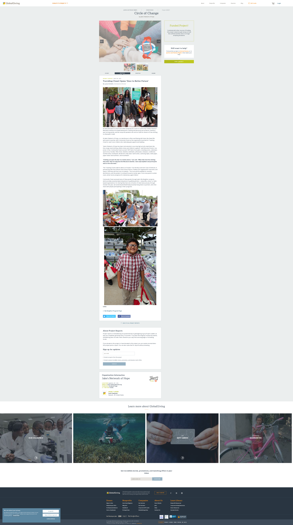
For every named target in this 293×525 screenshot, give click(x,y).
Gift (253, 3)
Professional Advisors (112, 507)
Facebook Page (113, 386)
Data (185, 522)
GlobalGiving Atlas (143, 510)
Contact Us (157, 510)
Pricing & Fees (125, 510)
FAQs (156, 507)
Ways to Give (109, 503)
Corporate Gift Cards (143, 507)
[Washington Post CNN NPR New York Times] (126, 516)
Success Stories (174, 510)
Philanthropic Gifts (111, 505)
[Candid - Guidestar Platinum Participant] (167, 517)
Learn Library (176, 501)
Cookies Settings (51, 518)
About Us (159, 501)
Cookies (171, 522)
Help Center (160, 492)
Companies (223, 3)
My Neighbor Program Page (113, 311)
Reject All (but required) (51, 515)
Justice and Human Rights (130, 10)
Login (279, 3)
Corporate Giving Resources (178, 505)
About (202, 3)
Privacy (166, 522)
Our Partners (141, 505)
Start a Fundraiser (111, 510)
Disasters (233, 3)
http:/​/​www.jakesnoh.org (114, 384)
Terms (175, 522)
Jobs (156, 505)
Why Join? (124, 505)
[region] (31, 515)
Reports (122, 73)
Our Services (141, 503)
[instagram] (176, 493)
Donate (59, 3)
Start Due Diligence (127, 503)
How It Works (158, 503)
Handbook (125, 507)
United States (150, 10)
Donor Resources (175, 507)
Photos (138, 73)
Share (153, 73)
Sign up (114, 364)
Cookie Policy (16, 515)
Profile (111, 387)
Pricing (179, 522)
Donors (109, 501)
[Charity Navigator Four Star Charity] (162, 517)
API (182, 522)
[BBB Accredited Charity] (173, 517)
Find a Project (179, 61)
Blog (242, 3)
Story (107, 73)
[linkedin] (182, 493)
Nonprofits (212, 3)
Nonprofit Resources (176, 503)
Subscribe (157, 479)
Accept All (50, 511)
